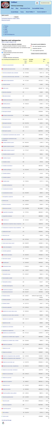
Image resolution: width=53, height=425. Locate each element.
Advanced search (6, 20)
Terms (22, 12)
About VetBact (30, 11)
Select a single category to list (9, 42)
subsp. (10, 72)
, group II (8, 146)
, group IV (8, 154)
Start (12, 8)
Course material (42, 11)
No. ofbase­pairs (26, 61)
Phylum (6, 26)
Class (5, 27)
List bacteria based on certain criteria (10, 18)
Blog (17, 8)
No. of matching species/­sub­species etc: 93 (10, 59)
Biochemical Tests (25, 8)
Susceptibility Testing (37, 8)
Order (5, 29)
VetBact (14, 2)
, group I (8, 142)
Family (6, 31)
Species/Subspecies (9, 34)
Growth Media (14, 12)
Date (48, 62)
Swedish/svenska (45, 2)
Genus (6, 32)
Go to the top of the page (6, 420)
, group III (8, 150)
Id (23, 59)
